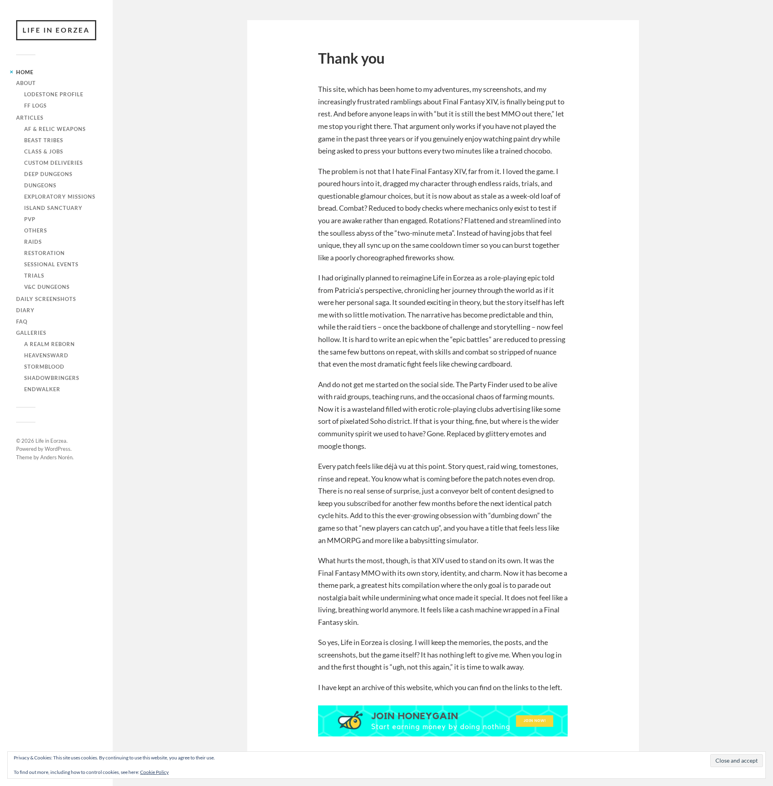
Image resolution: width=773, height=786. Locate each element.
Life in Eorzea (56, 30)
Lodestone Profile (53, 94)
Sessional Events (51, 264)
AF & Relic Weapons (55, 129)
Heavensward (46, 355)
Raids (33, 241)
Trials (34, 275)
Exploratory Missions (59, 196)
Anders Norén (56, 457)
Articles (29, 117)
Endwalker (42, 389)
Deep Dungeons (48, 174)
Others (35, 230)
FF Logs (35, 105)
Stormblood (44, 366)
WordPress (57, 449)
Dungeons (40, 185)
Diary (25, 310)
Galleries (31, 333)
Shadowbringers (51, 378)
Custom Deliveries (53, 163)
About (26, 83)
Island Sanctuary (53, 208)
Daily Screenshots (46, 299)
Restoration (44, 253)
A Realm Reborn (49, 344)
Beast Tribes (43, 140)
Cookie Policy (154, 772)
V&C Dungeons (47, 287)
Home (24, 72)
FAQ (21, 321)
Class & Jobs (43, 151)
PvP (29, 219)
